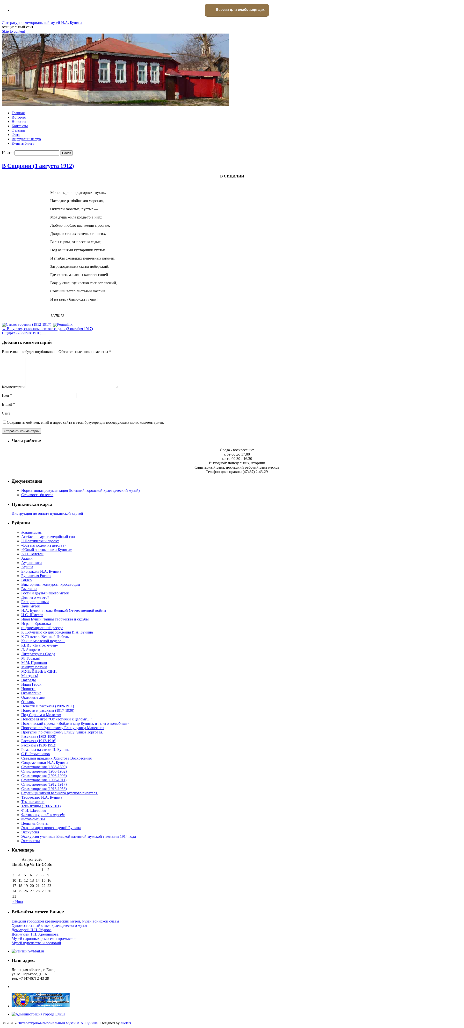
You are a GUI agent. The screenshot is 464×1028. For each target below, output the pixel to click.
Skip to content (13, 31)
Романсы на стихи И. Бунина (45, 749)
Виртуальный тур (26, 139)
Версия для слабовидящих (240, 9)
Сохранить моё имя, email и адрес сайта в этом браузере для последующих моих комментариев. (85, 422)
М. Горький (30, 658)
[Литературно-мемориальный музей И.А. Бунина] (115, 105)
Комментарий (13, 387)
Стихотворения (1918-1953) (44, 789)
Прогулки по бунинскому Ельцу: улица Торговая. (62, 732)
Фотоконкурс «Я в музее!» (43, 815)
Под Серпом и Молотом (41, 715)
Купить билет (23, 143)
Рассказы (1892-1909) (38, 736)
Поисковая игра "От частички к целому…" (56, 719)
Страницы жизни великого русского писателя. (59, 793)
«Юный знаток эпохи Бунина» (46, 550)
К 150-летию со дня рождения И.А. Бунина (57, 632)
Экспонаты (30, 841)
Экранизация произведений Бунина (51, 828)
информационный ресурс (42, 628)
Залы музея (30, 606)
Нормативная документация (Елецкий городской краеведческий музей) (80, 490)
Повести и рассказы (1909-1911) (47, 706)
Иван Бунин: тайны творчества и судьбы (55, 619)
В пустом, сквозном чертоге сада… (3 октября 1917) (47, 329)
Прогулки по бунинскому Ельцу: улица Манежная (62, 728)
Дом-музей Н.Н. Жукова (31, 930)
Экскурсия (30, 832)
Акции (27, 558)
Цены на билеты (35, 823)
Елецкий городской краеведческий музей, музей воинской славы (65, 921)
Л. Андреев (30, 650)
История (19, 117)
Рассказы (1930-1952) (38, 745)
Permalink (64, 324)
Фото (16, 135)
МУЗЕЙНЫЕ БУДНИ (39, 671)
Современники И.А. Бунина (44, 762)
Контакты (20, 126)
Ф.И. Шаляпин (33, 810)
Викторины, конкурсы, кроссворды (50, 584)
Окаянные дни (33, 697)
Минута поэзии (34, 667)
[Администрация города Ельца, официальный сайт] (38, 1014)
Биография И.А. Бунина (41, 571)
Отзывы (18, 130)
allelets (126, 1023)
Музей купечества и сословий (36, 943)
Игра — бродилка (36, 623)
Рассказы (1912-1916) (38, 741)
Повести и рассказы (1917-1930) (47, 710)
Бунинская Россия (36, 576)
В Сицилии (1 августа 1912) (38, 166)
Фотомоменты (33, 819)
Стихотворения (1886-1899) (44, 767)
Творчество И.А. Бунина (41, 797)
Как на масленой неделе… (43, 641)
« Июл (17, 902)
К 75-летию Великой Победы (45, 636)
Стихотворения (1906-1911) (43, 780)
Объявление (31, 693)
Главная (18, 113)
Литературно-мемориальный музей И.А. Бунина (42, 23)
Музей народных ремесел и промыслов (44, 938)
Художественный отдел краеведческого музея (49, 925)
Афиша (27, 567)
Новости (19, 122)
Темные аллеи (32, 802)
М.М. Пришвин (34, 663)
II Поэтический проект (40, 541)
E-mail (8, 404)
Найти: (8, 153)
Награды (28, 680)
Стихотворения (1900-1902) (44, 771)
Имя (7, 395)
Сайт (6, 413)
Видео (26, 580)
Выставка (29, 589)
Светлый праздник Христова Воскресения (56, 758)
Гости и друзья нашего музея (45, 593)
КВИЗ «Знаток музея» (39, 645)
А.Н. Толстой (32, 554)
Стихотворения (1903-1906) (44, 776)
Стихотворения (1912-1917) (28, 324)
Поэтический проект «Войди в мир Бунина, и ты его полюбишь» (75, 723)
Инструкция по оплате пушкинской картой (47, 513)
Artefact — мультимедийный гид (48, 537)
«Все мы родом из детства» (43, 545)
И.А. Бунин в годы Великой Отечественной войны (63, 610)
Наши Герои (31, 684)
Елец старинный (35, 602)
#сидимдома (31, 532)
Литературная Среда (38, 654)
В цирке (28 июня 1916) (24, 333)
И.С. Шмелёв (32, 615)
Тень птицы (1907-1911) (41, 806)
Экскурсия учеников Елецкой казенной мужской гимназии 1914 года (78, 836)
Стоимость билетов (37, 495)
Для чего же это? (35, 597)
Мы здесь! (29, 676)
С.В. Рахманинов (35, 754)
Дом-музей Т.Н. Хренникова (35, 934)
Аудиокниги (31, 563)
